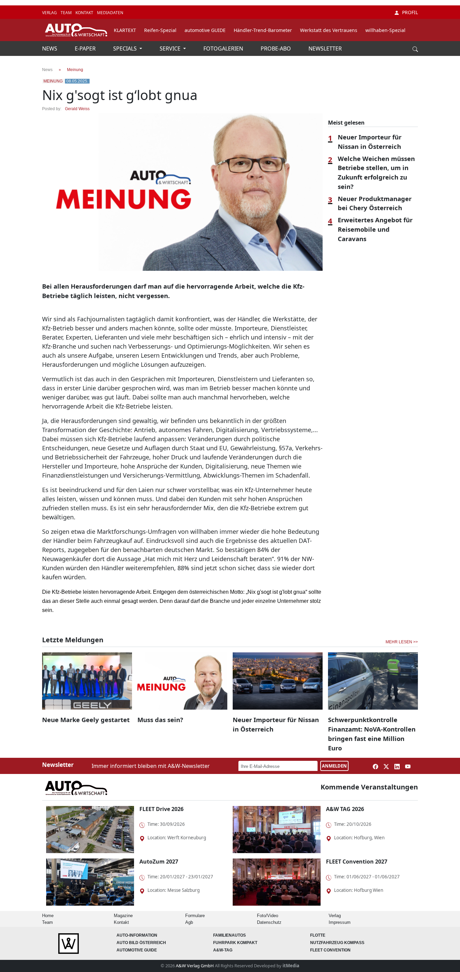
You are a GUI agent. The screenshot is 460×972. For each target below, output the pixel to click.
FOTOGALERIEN (223, 48)
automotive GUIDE (205, 30)
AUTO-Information (137, 935)
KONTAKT (84, 12)
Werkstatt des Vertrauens (328, 30)
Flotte (317, 935)
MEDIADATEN (110, 12)
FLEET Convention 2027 (356, 861)
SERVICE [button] (171, 48)
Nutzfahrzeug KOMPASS (337, 942)
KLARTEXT (125, 30)
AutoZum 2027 (158, 861)
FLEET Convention (330, 950)
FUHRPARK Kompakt (235, 942)
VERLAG (50, 12)
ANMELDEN (334, 766)
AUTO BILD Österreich (141, 942)
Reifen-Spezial (160, 30)
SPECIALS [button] (125, 48)
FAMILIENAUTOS (229, 935)
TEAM (67, 12)
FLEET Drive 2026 (161, 809)
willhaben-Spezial (385, 30)
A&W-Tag (222, 950)
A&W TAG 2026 (345, 809)
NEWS (50, 48)
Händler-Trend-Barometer (263, 30)
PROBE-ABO (276, 48)
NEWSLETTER (325, 48)
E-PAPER (86, 48)
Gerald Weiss (77, 108)
